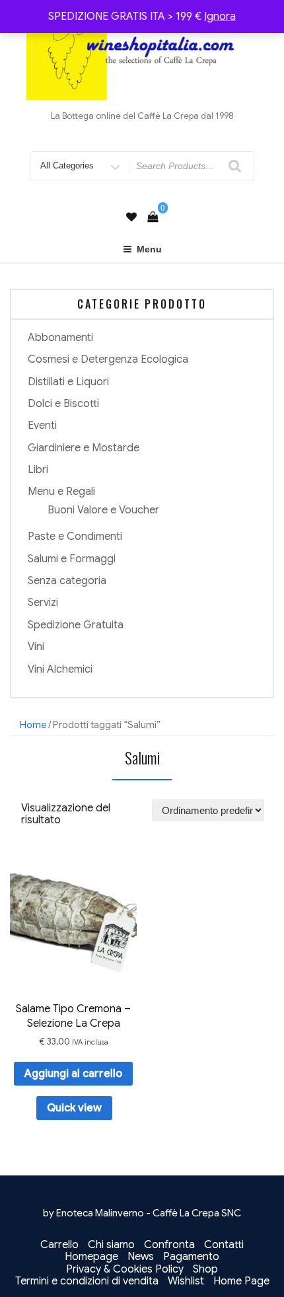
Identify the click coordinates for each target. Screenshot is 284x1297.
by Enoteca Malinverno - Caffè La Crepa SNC (142, 1213)
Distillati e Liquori (68, 382)
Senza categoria (67, 580)
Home (33, 725)
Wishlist (186, 1281)
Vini (36, 646)
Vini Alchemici (60, 669)
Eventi (42, 425)
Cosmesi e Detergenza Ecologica (108, 359)
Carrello (59, 1244)
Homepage (91, 1256)
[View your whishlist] (131, 217)
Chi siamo (111, 1244)
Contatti (224, 1244)
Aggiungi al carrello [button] (73, 1073)
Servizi (43, 602)
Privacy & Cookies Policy (125, 1269)
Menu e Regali (61, 491)
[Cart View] (152, 217)
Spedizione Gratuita (76, 625)
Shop (205, 1269)
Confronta (169, 1244)
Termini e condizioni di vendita (87, 1281)
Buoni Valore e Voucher (103, 510)
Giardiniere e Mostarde (83, 448)
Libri (38, 469)
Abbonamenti (60, 337)
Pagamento (191, 1256)
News (140, 1256)
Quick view (74, 1108)
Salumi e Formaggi (72, 559)
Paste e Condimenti (75, 536)
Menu (149, 249)
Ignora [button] (220, 16)
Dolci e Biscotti (63, 403)
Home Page (241, 1281)
